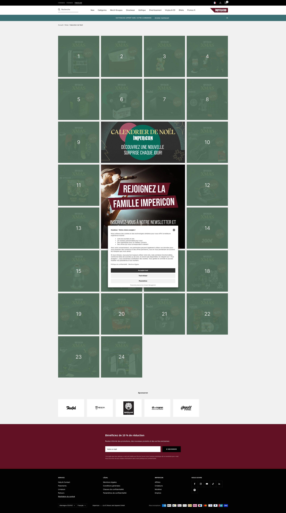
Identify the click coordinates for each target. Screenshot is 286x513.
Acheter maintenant (162, 18)
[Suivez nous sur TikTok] (213, 484)
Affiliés (157, 482)
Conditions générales (111, 486)
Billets (181, 10)
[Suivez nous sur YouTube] (207, 484)
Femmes (70, 3)
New (92, 10)
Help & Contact (64, 482)
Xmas (66, 25)
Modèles (158, 489)
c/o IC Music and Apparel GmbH (114, 505)
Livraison (61, 489)
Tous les (78, 3)
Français (80, 505)
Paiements (62, 486)
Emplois (158, 493)
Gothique (142, 10)
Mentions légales (110, 482)
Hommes (61, 3)
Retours (61, 493)
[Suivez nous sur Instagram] (201, 484)
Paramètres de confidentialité (114, 493)
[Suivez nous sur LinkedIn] (219, 484)
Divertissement (155, 10)
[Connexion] (220, 3)
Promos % (191, 10)
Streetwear (130, 10)
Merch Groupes (116, 10)
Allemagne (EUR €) (66, 505)
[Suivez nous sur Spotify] (195, 490)
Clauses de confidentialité (113, 489)
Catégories (102, 10)
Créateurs (159, 486)
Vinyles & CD (170, 10)
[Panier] (225, 3)
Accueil (60, 25)
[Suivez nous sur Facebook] (195, 484)
